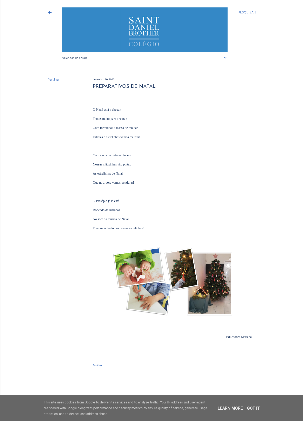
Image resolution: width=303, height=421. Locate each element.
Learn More (230, 408)
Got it (253, 408)
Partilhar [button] (53, 79)
